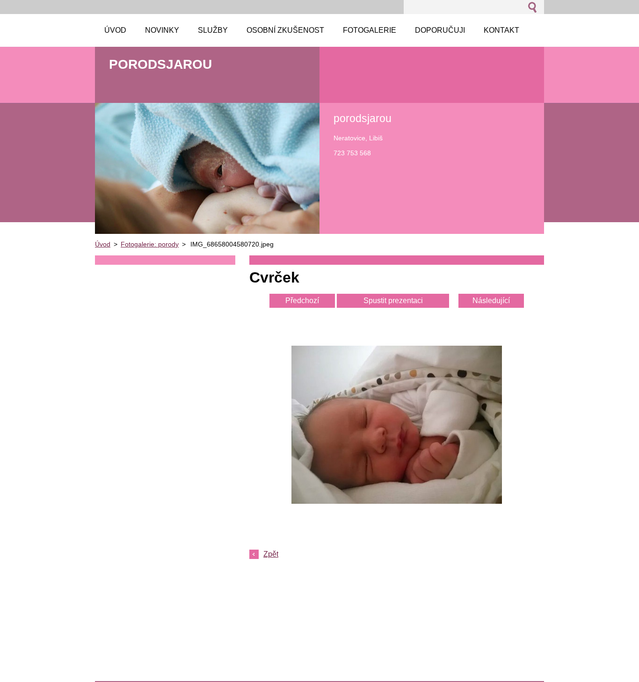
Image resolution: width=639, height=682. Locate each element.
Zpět (270, 554)
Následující (491, 301)
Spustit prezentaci (393, 301)
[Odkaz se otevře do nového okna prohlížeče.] (396, 501)
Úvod (102, 244)
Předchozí (302, 301)
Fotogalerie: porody (150, 244)
